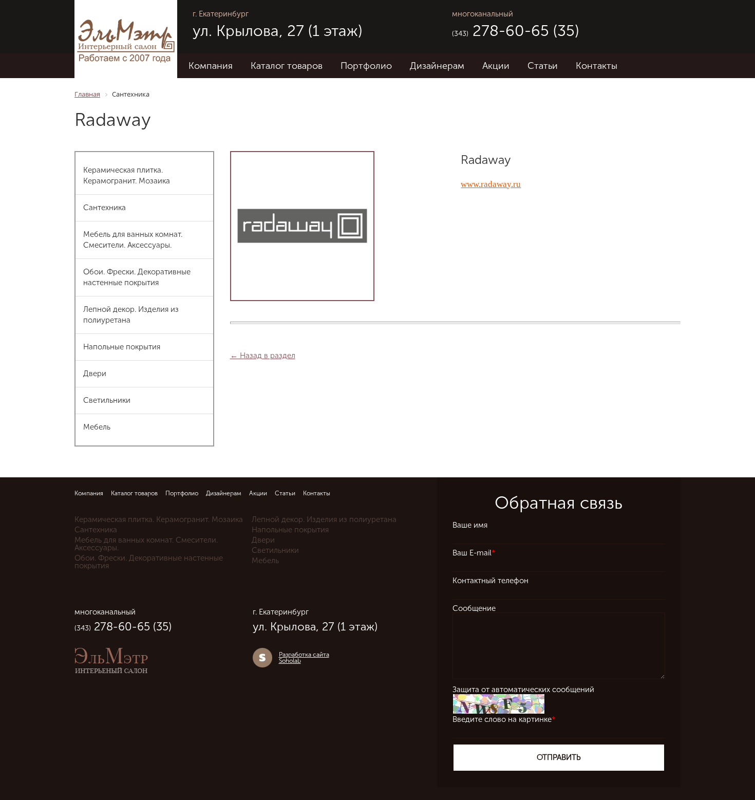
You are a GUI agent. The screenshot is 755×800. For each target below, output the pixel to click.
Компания (210, 65)
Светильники (106, 400)
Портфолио (366, 65)
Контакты (596, 65)
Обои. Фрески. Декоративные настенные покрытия (137, 277)
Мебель (96, 427)
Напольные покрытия (121, 346)
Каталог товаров (287, 65)
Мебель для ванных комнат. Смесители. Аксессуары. (132, 240)
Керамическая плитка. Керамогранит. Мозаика (126, 175)
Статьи (542, 65)
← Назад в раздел (262, 355)
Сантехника (104, 207)
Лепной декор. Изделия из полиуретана (131, 315)
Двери (94, 373)
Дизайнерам (437, 65)
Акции (495, 65)
